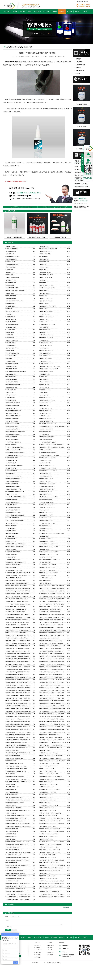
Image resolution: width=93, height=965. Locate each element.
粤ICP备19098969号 (56, 962)
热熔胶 (15, 11)
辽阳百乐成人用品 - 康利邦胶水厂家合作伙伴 (50, 947)
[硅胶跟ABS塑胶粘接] (38, 137)
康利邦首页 (7, 11)
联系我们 (77, 11)
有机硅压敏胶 (80, 70)
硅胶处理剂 (37, 11)
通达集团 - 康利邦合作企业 (50, 952)
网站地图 (86, 1)
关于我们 (69, 11)
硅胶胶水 (22, 11)
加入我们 (85, 11)
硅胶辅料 (78, 59)
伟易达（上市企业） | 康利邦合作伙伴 (50, 945)
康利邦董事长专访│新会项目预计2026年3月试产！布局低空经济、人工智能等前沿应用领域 (81, 186)
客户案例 (54, 11)
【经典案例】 (50, 942)
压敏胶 (30, 11)
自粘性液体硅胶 (80, 64)
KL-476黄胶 (37, 947)
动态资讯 (62, 11)
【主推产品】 (37, 942)
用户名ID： (7, 916)
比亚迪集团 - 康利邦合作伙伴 (50, 949)
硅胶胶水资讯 (28, 47)
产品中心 (46, 11)
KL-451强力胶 (37, 957)
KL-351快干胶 (37, 945)
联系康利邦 (80, 1)
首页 (14, 47)
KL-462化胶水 (37, 952)
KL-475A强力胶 (37, 949)
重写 (14, 929)
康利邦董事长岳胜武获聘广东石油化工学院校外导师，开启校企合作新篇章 (81, 183)
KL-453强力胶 (37, 954)
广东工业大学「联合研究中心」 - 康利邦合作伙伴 (50, 954)
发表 (8, 929)
